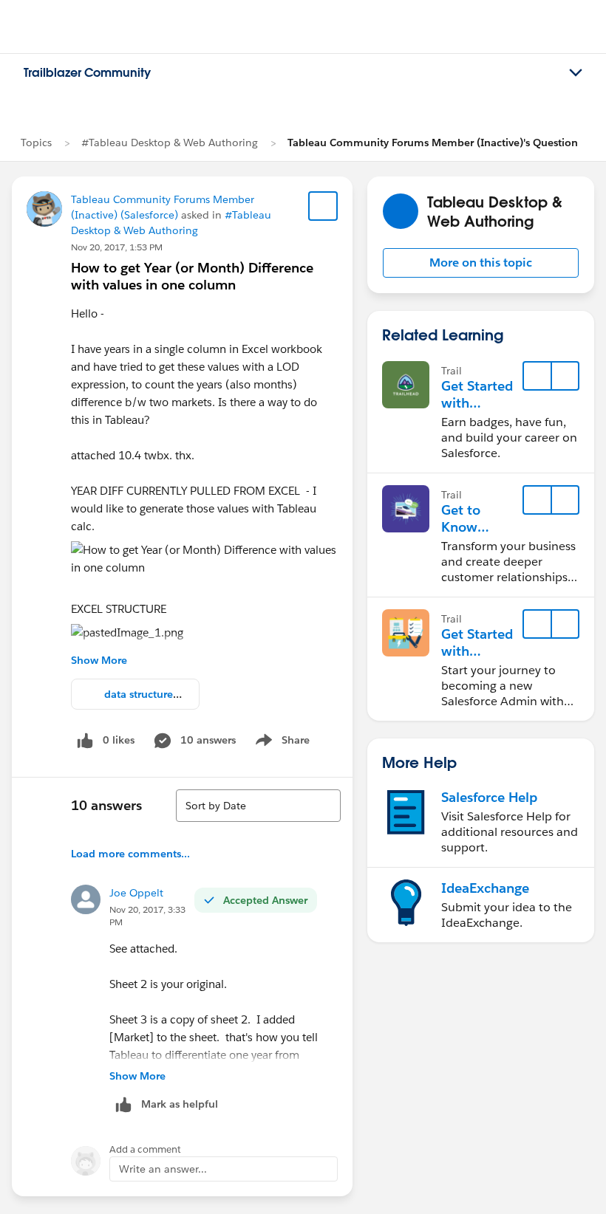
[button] (481, 263)
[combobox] (258, 805)
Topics (36, 142)
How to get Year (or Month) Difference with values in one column (192, 276)
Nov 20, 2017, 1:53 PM (117, 247)
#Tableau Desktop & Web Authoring (169, 142)
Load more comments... (130, 853)
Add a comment (145, 1149)
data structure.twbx (152, 694)
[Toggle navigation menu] (575, 73)
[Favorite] (323, 206)
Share (280, 742)
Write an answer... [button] (163, 1169)
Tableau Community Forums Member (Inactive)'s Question (432, 142)
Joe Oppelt (136, 892)
